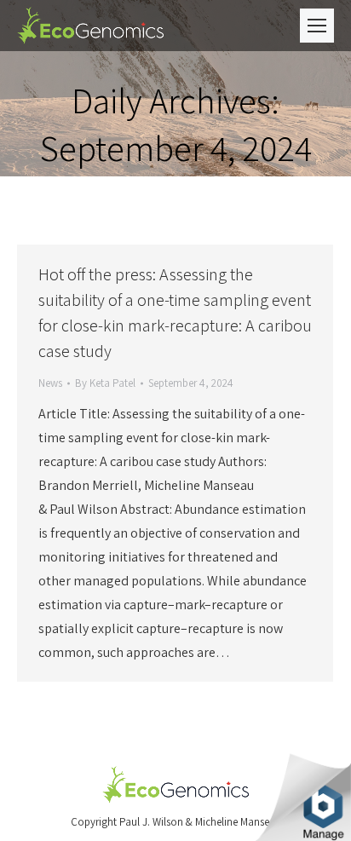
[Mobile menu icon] (317, 26)
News (50, 383)
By (105, 383)
